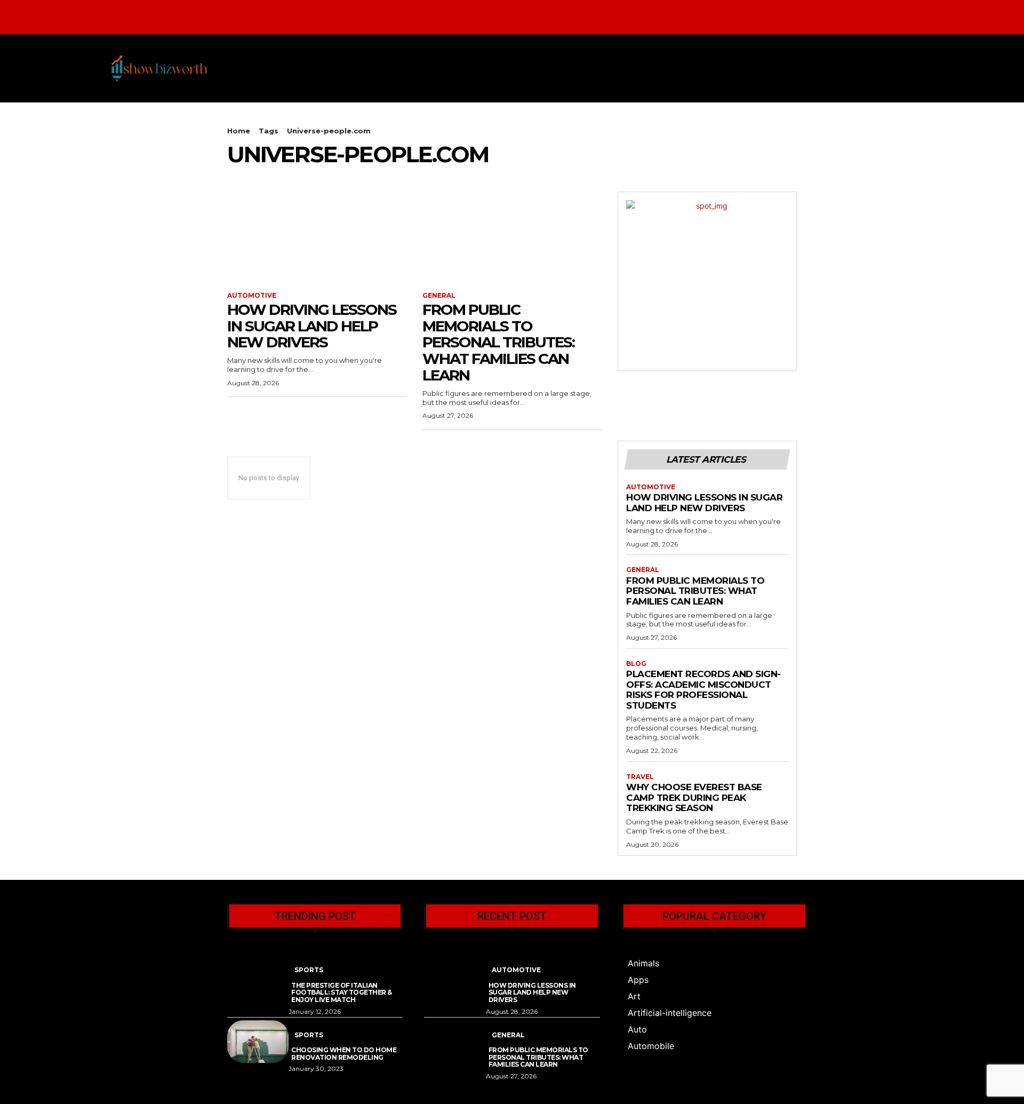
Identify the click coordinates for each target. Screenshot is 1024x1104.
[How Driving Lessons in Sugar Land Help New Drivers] (316, 236)
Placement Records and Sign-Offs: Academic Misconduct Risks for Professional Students (703, 690)
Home (238, 130)
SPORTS (308, 970)
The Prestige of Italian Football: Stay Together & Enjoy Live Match (341, 992)
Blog (636, 664)
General (438, 295)
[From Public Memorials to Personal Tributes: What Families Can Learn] (512, 236)
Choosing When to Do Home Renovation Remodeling (343, 1053)
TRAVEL (640, 777)
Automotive (251, 295)
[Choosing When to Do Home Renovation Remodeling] (258, 1041)
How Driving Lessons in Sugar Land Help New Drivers (311, 326)
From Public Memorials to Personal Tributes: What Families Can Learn (498, 342)
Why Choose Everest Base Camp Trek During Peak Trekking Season (694, 797)
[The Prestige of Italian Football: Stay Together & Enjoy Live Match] (258, 976)
